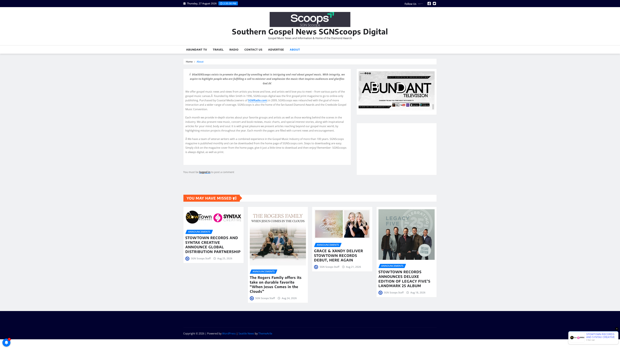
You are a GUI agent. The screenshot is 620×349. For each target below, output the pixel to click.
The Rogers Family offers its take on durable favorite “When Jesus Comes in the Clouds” (276, 284)
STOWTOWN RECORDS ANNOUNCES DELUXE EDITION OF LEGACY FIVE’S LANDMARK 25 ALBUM (404, 279)
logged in (204, 172)
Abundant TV (196, 49)
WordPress (229, 333)
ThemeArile (265, 333)
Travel (218, 49)
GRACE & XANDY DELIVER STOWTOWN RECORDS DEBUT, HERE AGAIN (338, 255)
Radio (234, 49)
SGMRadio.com (257, 100)
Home (189, 61)
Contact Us (253, 49)
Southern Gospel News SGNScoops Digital (310, 31)
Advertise (276, 49)
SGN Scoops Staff (201, 258)
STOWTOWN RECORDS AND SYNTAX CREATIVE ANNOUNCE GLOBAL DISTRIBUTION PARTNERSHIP (213, 244)
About (295, 49)
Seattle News (246, 333)
